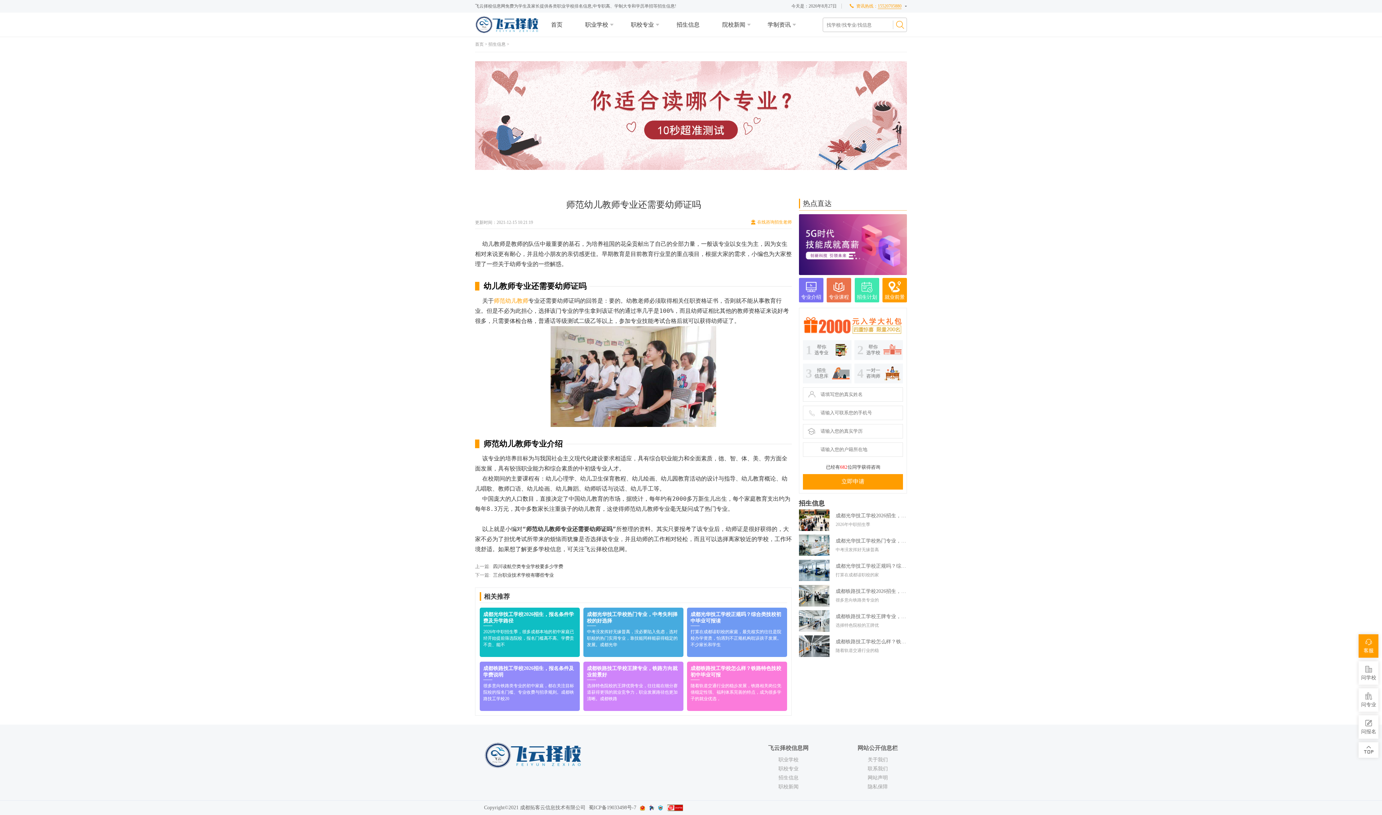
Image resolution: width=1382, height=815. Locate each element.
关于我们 (878, 759)
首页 (557, 25)
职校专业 (642, 25)
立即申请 (852, 481)
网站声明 (878, 777)
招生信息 (688, 25)
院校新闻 (733, 25)
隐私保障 (878, 786)
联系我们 (878, 768)
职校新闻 (788, 786)
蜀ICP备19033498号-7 (612, 807)
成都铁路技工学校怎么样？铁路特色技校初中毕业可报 (871, 641)
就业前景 (895, 297)
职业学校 (596, 25)
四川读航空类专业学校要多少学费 (528, 566)
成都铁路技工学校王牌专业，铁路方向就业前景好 (871, 616)
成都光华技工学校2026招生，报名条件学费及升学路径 (871, 515)
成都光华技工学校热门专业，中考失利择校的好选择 (871, 541)
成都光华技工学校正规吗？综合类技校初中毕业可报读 (871, 566)
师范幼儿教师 (511, 300)
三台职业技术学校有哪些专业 (523, 575)
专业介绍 (811, 297)
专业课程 (839, 297)
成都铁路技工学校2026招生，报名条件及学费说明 (871, 591)
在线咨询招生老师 (774, 222)
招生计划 (867, 297)
